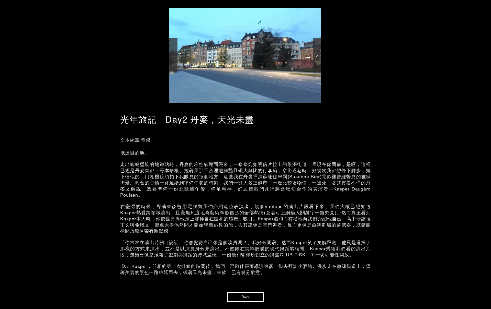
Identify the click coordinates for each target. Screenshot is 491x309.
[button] (245, 55)
